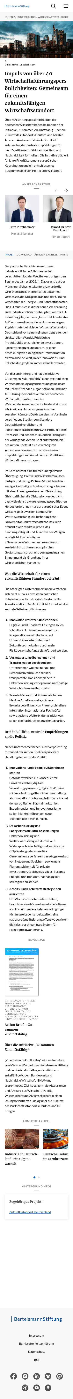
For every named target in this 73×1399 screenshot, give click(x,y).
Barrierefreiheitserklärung (36, 1343)
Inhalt (9, 255)
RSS (36, 1359)
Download (24, 255)
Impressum (36, 1335)
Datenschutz (36, 1351)
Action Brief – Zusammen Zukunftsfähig (19, 1029)
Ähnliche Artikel (45, 255)
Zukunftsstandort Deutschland (30, 1212)
